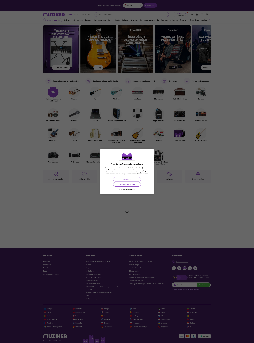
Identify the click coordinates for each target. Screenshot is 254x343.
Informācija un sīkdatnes (127, 189)
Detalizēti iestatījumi (127, 184)
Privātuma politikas (133, 174)
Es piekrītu (127, 179)
